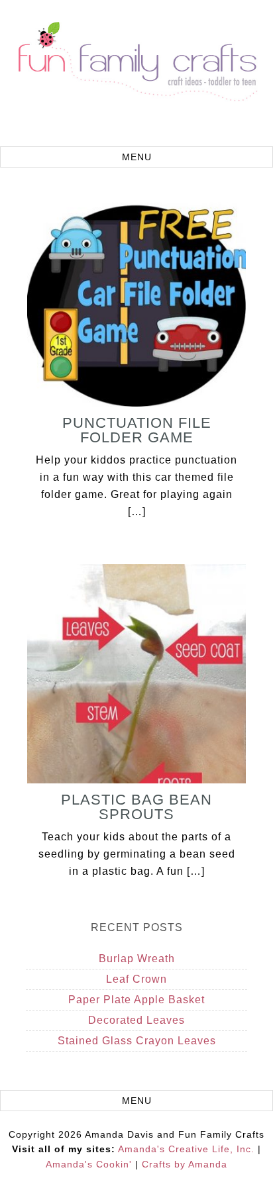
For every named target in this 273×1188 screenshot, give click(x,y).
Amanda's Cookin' (89, 1164)
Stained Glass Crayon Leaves (137, 1040)
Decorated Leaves (136, 1020)
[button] (136, 157)
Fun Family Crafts (136, 74)
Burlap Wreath (137, 958)
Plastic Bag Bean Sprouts (136, 806)
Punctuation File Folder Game (136, 430)
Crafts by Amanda (184, 1164)
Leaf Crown (136, 979)
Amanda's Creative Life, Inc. (186, 1149)
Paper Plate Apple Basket (136, 999)
